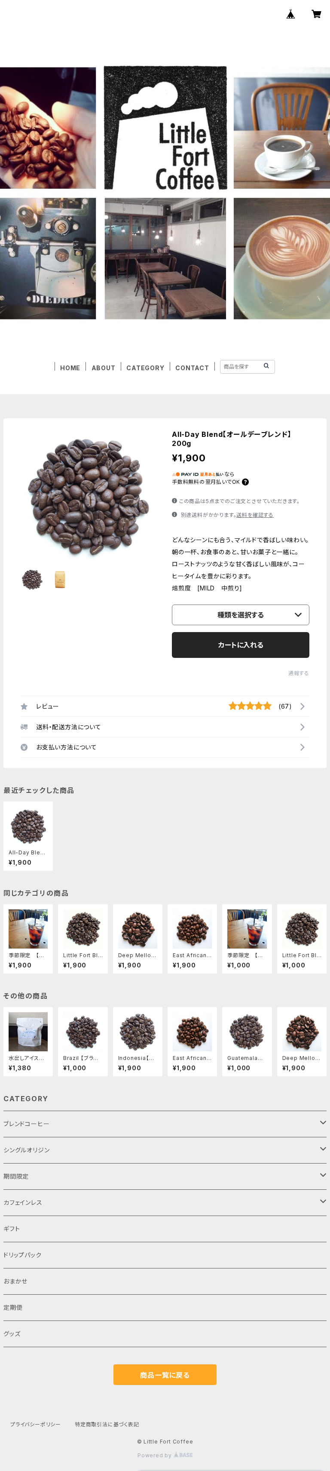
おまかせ (15, 1281)
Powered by (156, 1455)
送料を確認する (255, 515)
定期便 (12, 1307)
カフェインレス (23, 1202)
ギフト (11, 1228)
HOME (70, 368)
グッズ (11, 1333)
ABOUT (104, 368)
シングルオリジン (26, 1150)
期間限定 (16, 1176)
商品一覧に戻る (165, 1375)
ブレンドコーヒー (26, 1123)
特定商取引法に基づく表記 (107, 1424)
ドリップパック (22, 1255)
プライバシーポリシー (35, 1424)
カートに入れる (240, 645)
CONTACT (192, 368)
